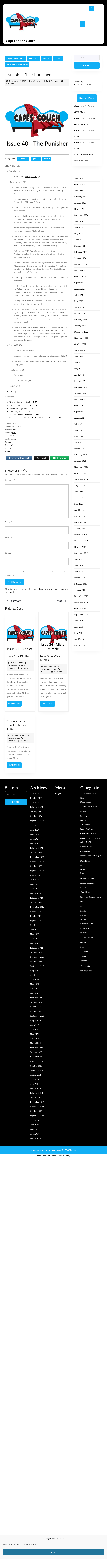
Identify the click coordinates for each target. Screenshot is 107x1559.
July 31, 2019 (17, 663)
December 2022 (81, 332)
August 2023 (80, 289)
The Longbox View (88, 806)
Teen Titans (85, 892)
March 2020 (79, 516)
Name (8, 522)
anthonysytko (37, 81)
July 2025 (78, 190)
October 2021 (80, 406)
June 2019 (78, 571)
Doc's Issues (85, 802)
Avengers (84, 919)
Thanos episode (16, 411)
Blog (82, 798)
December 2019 (81, 535)
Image (83, 911)
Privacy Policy (64, 1156)
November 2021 (81, 399)
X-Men (83, 942)
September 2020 (81, 479)
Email (8, 537)
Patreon (8, 451)
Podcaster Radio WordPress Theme (46, 1150)
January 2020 (80, 528)
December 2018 (81, 596)
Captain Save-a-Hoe (19, 418)
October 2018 (80, 608)
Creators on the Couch (90, 838)
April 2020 (79, 510)
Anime (83, 820)
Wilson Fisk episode (18, 408)
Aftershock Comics (88, 793)
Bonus (83, 812)
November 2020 (81, 467)
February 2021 (80, 455)
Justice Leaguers (87, 883)
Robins (83, 873)
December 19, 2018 (53, 666)
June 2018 (78, 627)
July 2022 (78, 356)
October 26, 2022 (19, 735)
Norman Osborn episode (20, 402)
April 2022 (79, 375)
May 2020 (78, 504)
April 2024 (79, 240)
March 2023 (79, 313)
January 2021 (80, 461)
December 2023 (81, 264)
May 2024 (78, 233)
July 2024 (78, 221)
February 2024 (80, 252)
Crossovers (85, 852)
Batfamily (84, 869)
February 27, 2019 (17, 81)
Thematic (84, 951)
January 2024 (80, 258)
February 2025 (80, 197)
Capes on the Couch (21, 41)
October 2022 (80, 344)
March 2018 (79, 645)
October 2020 (80, 473)
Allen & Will (85, 842)
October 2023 (80, 276)
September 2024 (81, 215)
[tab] (82, 24)
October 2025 (80, 184)
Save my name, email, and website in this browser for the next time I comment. (35, 573)
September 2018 (81, 614)
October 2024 (80, 209)
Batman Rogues (87, 878)
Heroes (83, 902)
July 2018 (78, 621)
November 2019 (81, 541)
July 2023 (78, 295)
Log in (58, 793)
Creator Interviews (88, 833)
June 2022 (78, 363)
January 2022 (80, 393)
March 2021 (79, 449)
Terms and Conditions (46, 1156)
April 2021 (79, 442)
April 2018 (79, 639)
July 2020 (78, 492)
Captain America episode (20, 405)
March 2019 (79, 578)
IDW (82, 906)
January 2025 (80, 203)
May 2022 (78, 369)
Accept (53, 1552)
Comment (10, 480)
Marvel (57, 59)
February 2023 (80, 320)
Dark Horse (85, 861)
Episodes (46, 59)
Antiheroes (33, 59)
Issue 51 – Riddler (18, 656)
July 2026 (78, 178)
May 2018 (78, 633)
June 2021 (78, 430)
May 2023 (78, 301)
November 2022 (81, 338)
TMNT (83, 956)
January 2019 (80, 590)
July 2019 (78, 565)
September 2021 (81, 412)
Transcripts (85, 966)
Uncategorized (86, 970)
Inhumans (84, 928)
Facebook (9, 445)
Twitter (8, 442)
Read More (15, 704)
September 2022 (81, 350)
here (14, 423)
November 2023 (81, 270)
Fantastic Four (86, 924)
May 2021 (78, 436)
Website (8, 553)
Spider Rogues (86, 937)
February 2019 (80, 584)
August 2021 (80, 418)
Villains (83, 961)
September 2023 (81, 283)
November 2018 (81, 602)
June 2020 (78, 498)
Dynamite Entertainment (90, 897)
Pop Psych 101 (31, 177)
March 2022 (79, 381)
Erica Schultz (86, 846)
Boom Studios (86, 829)
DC (81, 865)
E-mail (8, 448)
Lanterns (84, 887)
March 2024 (79, 246)
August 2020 (80, 485)
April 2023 (79, 307)
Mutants (83, 933)
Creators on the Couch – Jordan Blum (16, 724)
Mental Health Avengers (90, 856)
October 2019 (80, 547)
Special (83, 947)
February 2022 (80, 387)
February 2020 (80, 522)
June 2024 (78, 227)
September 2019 (81, 553)
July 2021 (78, 424)
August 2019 (80, 559)
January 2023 (80, 326)
